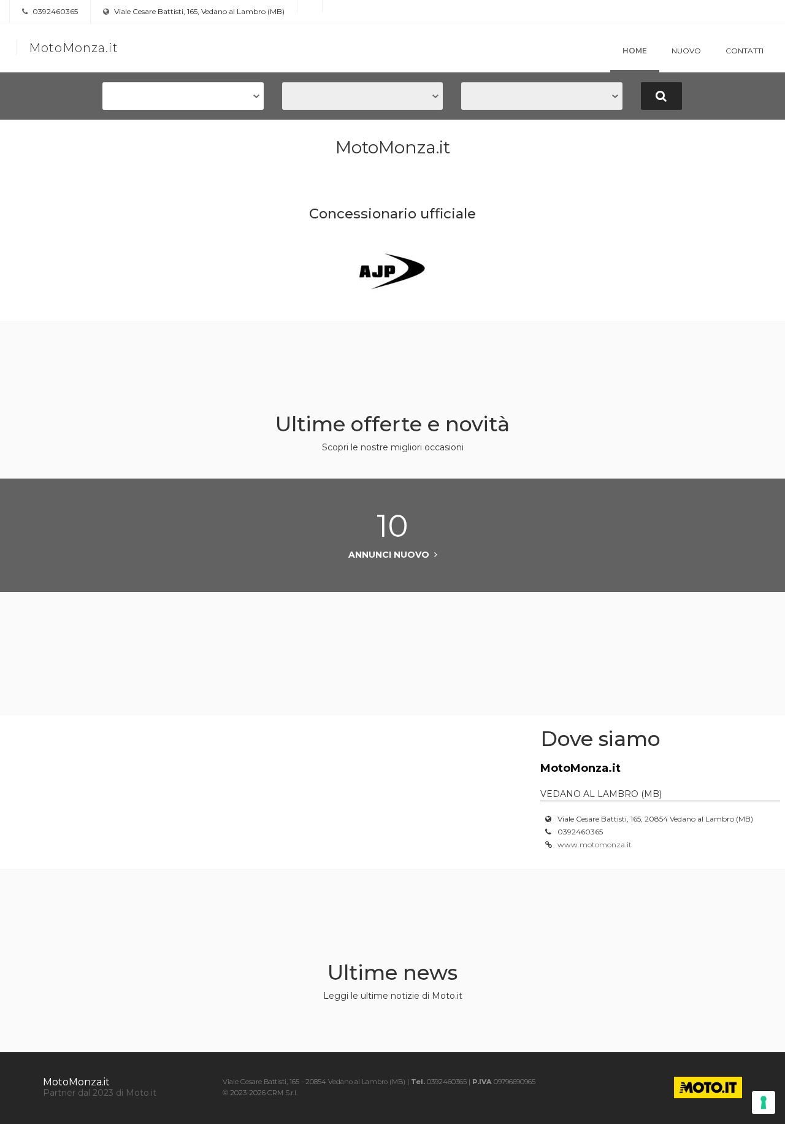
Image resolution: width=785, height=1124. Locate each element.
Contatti (745, 50)
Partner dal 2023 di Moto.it (99, 1092)
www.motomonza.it (594, 844)
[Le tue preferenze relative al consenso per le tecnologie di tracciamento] (763, 1102)
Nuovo (686, 50)
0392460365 (54, 11)
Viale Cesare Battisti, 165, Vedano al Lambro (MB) (198, 11)
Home (634, 50)
